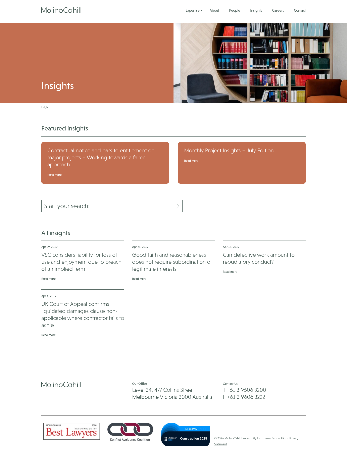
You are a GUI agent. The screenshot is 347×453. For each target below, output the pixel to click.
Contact (300, 10)
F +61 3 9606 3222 (244, 397)
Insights (256, 10)
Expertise (193, 10)
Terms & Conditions (276, 438)
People (234, 10)
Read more (54, 174)
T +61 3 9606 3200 (244, 390)
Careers (278, 10)
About (214, 10)
